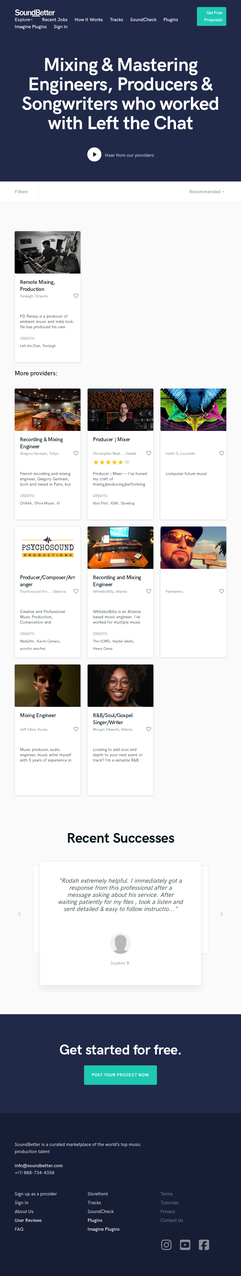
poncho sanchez (32, 649)
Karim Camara (48, 641)
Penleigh (49, 346)
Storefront (98, 1194)
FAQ (19, 1229)
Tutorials (169, 1203)
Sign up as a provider (36, 1194)
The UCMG (101, 641)
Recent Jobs (55, 20)
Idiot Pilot (100, 503)
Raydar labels (123, 641)
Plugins (170, 20)
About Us (24, 1212)
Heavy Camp (103, 649)
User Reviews (28, 1220)
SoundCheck (143, 20)
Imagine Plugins (31, 27)
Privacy (167, 1212)
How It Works (89, 20)
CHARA (26, 503)
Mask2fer (27, 641)
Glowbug (128, 503)
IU (58, 503)
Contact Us (171, 1220)
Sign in (61, 27)
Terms (166, 1194)
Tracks (116, 20)
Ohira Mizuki (44, 503)
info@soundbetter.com (39, 1166)
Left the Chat (30, 346)
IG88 (114, 503)
